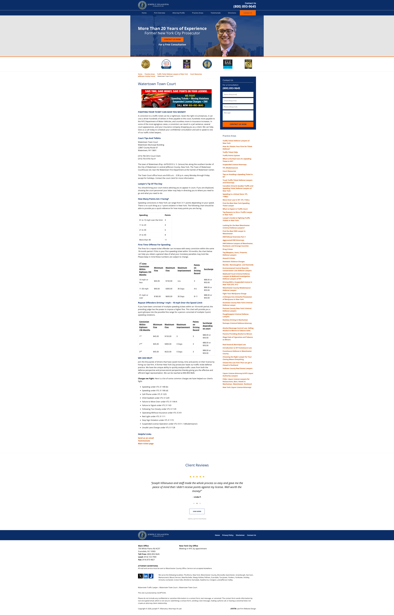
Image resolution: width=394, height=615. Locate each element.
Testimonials (216, 13)
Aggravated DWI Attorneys (233, 240)
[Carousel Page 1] (193, 503)
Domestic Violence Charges (234, 261)
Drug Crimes (228, 249)
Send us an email (146, 438)
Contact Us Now (172, 39)
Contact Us (248, 13)
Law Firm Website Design (243, 608)
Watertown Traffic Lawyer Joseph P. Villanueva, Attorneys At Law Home (153, 5)
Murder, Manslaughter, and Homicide (238, 265)
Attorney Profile (178, 13)
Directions (232, 13)
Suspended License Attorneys (235, 164)
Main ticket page (146, 443)
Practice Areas (197, 13)
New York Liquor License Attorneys (237, 387)
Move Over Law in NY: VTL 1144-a (236, 200)
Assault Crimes (229, 258)
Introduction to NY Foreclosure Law (237, 348)
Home (144, 13)
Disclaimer (240, 535)
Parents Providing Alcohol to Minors (237, 334)
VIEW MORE (197, 511)
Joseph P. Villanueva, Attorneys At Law (167, 608)
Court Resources (229, 171)
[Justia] (151, 576)
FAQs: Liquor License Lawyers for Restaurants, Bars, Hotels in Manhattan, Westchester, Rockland (237, 381)
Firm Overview (159, 13)
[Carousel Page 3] (200, 503)
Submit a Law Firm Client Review (197, 519)
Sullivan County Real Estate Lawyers (237, 368)
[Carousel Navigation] (197, 503)
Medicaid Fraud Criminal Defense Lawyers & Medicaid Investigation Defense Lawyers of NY (236, 276)
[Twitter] (140, 576)
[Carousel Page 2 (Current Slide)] (197, 503)
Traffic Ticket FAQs (230, 152)
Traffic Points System (231, 155)
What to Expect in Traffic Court (235, 209)
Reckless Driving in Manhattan (235, 320)
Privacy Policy (227, 535)
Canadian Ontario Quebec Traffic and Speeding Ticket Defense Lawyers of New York (238, 188)
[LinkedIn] (145, 576)
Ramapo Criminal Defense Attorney (237, 323)
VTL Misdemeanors (230, 168)
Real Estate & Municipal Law (234, 344)
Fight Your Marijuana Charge (234, 293)
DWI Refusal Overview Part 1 (234, 237)
